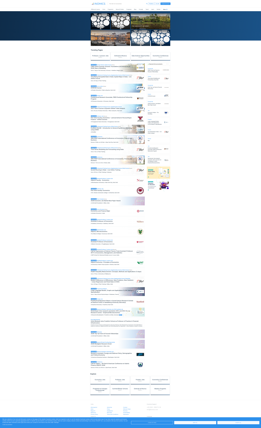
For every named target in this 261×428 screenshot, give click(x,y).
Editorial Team (127, 409)
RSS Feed (109, 412)
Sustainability (126, 412)
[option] (158, 70)
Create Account (165, 3)
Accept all (238, 422)
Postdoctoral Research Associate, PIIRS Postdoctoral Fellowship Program (154, 149)
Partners (125, 410)
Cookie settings (152, 422)
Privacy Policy (94, 414)
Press (108, 409)
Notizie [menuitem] (158, 9)
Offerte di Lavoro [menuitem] (95, 9)
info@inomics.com (152, 409)
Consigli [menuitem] (141, 9)
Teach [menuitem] (147, 9)
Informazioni (94, 407)
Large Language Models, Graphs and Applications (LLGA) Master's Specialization (155, 123)
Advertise (109, 407)
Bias (149, 140)
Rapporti (93, 410)
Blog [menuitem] (135, 9)
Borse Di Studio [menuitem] (120, 9)
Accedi (157, 3)
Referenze (93, 412)
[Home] (99, 4)
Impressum (126, 414)
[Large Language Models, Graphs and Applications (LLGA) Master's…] (166, 70)
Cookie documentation (7, 424)
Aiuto (92, 409)
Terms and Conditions (112, 414)
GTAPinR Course (151, 96)
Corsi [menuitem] (103, 9)
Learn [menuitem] (152, 9)
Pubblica (151, 3)
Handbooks (110, 410)
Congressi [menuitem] (128, 9)
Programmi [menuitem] (110, 9)
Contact (125, 407)
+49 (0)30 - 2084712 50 (154, 407)
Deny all (195, 422)
